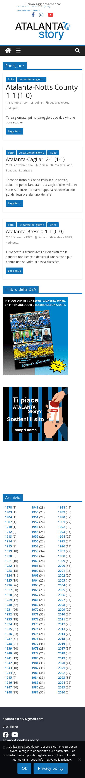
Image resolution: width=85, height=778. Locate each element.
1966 (34, 590)
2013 (61, 629)
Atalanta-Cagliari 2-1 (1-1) (35, 159)
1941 (8, 658)
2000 (61, 566)
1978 (34, 648)
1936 (8, 634)
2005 (61, 590)
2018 (61, 653)
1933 (8, 619)
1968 (34, 600)
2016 (61, 644)
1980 (34, 658)
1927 (8, 590)
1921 (8, 561)
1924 (8, 575)
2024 (61, 682)
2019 (61, 658)
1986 (34, 687)
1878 (8, 507)
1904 (8, 517)
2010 (61, 614)
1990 (61, 517)
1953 (34, 527)
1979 (34, 653)
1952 (34, 522)
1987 (34, 692)
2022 (61, 673)
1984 (34, 677)
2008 (61, 605)
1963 (34, 575)
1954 (34, 532)
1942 (8, 663)
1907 (8, 522)
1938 (8, 644)
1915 (8, 546)
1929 (8, 600)
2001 (61, 571)
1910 (8, 527)
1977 (34, 644)
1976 (34, 639)
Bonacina (11, 170)
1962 (34, 571)
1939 (8, 648)
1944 (8, 673)
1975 (34, 634)
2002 (61, 575)
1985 (34, 682)
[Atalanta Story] (8, 50)
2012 (61, 624)
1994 (61, 536)
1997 (61, 551)
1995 (61, 541)
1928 (8, 595)
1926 (8, 585)
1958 (34, 551)
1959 (34, 556)
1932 (8, 614)
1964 (34, 580)
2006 (61, 595)
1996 (61, 546)
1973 (34, 624)
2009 (61, 609)
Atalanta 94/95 (59, 103)
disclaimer (10, 726)
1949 (34, 507)
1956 (34, 541)
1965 (34, 585)
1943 (8, 668)
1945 (8, 677)
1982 (34, 668)
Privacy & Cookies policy (21, 740)
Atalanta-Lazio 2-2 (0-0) (33, 8)
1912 (8, 532)
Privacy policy (50, 768)
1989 (61, 512)
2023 (61, 677)
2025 (61, 687)
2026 (61, 692)
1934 (8, 624)
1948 (8, 692)
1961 (34, 566)
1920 (8, 556)
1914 (8, 541)
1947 (8, 687)
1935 (8, 629)
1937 (8, 639)
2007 (61, 600)
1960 (34, 561)
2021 (61, 668)
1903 (8, 512)
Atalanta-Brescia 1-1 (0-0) (35, 231)
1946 (8, 682)
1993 (61, 532)
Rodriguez (12, 108)
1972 (34, 619)
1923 (8, 571)
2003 (61, 580)
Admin (39, 103)
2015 (61, 639)
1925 (8, 580)
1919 (8, 551)
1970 (34, 609)
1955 (34, 536)
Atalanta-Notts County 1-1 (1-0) (42, 91)
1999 (61, 561)
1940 (8, 653)
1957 (34, 546)
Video (53, 153)
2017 (61, 648)
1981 (34, 663)
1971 (34, 614)
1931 (8, 609)
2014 (61, 634)
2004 (61, 585)
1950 (34, 512)
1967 (34, 595)
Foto (11, 79)
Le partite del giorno (31, 79)
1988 (61, 507)
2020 (61, 663)
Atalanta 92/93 (63, 237)
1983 (34, 673)
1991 (61, 522)
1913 (8, 536)
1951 (34, 517)
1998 (61, 556)
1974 (34, 629)
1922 (8, 566)
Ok (24, 768)
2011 (61, 619)
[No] (79, 759)
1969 (34, 605)
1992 (61, 527)
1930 (8, 605)
